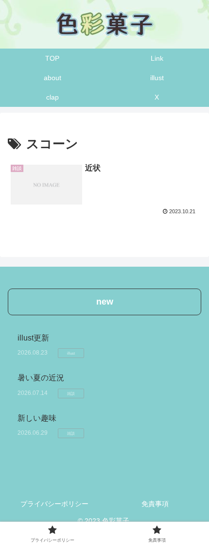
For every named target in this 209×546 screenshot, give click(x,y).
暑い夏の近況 (40, 378)
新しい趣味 (40, 418)
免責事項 (155, 504)
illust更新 (33, 338)
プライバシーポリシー (54, 504)
